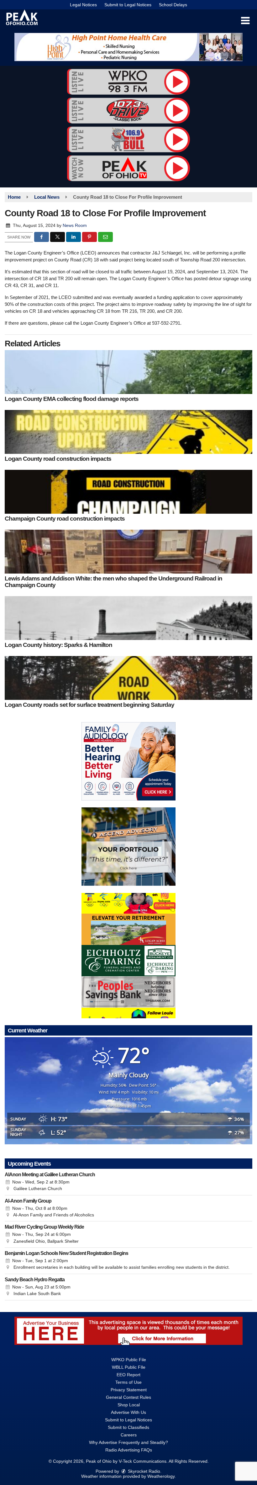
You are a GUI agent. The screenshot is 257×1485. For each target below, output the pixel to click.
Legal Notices (83, 4)
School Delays (173, 4)
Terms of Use (128, 1382)
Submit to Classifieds (128, 1427)
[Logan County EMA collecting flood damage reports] (128, 372)
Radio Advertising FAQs (128, 1449)
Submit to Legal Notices (127, 4)
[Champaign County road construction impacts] (128, 492)
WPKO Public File (128, 1359)
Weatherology (161, 1476)
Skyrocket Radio (143, 1471)
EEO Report (128, 1374)
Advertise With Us (128, 1412)
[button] (245, 21)
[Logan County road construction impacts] (128, 432)
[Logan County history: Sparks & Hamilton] (128, 618)
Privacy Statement (129, 1389)
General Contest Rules (128, 1397)
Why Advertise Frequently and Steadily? (128, 1442)
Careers (129, 1434)
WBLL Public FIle (128, 1367)
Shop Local (129, 1404)
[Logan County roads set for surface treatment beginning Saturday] (128, 678)
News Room (75, 225)
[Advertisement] (128, 47)
